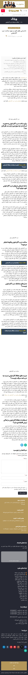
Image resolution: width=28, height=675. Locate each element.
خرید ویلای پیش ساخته (20, 573)
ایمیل (25, 481)
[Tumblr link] (7, 647)
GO (14, 666)
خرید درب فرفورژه (23, 593)
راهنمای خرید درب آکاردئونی (14, 101)
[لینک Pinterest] (11, 647)
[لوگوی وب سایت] (14, 10)
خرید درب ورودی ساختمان (21, 576)
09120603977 (13, 610)
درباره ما (19, 642)
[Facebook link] (25, 647)
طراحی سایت (24, 673)
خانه (21, 22)
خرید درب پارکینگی (23, 591)
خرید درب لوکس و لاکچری (21, 578)
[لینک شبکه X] (21, 647)
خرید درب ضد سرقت (22, 585)
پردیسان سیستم (5, 673)
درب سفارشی (24, 600)
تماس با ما (24, 642)
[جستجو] (2, 14)
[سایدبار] (26, 204)
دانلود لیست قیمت (13, 663)
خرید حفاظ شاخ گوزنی (22, 581)
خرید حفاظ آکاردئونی (22, 586)
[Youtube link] (14, 647)
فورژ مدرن (19, 36)
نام (26, 475)
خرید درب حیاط (23, 595)
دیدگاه (25, 458)
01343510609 (13, 614)
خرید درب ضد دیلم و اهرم (21, 579)
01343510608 (13, 612)
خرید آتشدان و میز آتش (19, 574)
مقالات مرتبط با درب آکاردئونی (12, 22)
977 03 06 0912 (13, 617)
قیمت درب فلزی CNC (22, 583)
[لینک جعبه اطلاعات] (14, 502)
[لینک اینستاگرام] (18, 647)
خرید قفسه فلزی (23, 597)
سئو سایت (17, 673)
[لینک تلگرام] (21, 445)
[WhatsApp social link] (25, 445)
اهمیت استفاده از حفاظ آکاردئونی (13, 171)
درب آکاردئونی (24, 78)
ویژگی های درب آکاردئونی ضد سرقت (12, 395)
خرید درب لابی (23, 598)
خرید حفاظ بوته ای (22, 590)
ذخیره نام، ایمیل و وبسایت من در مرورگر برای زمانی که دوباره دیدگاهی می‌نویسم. (14, 488)
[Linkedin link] (4, 647)
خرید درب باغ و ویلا (22, 588)
